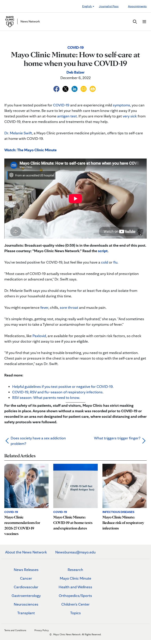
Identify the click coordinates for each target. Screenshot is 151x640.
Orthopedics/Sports (75, 595)
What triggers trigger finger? (117, 438)
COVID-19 (61, 105)
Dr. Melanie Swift (18, 133)
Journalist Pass (109, 6)
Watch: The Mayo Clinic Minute (30, 150)
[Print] (92, 88)
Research (75, 569)
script (103, 250)
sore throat (69, 307)
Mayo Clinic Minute (75, 578)
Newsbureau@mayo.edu (75, 552)
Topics (75, 612)
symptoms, (122, 105)
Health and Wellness (75, 587)
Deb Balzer (75, 72)
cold (104, 262)
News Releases (26, 569)
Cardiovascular (26, 587)
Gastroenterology (26, 595)
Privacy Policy (41, 630)
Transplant (26, 612)
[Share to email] (83, 88)
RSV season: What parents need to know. (46, 397)
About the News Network (26, 552)
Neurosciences (26, 604)
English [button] (87, 6)
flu (115, 262)
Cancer (26, 578)
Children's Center (75, 604)
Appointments (137, 6)
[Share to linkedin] (74, 88)
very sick (130, 116)
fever (44, 307)
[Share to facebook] (56, 88)
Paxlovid (39, 335)
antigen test (67, 116)
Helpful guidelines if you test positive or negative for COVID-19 (62, 386)
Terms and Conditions (15, 630)
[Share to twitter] (65, 88)
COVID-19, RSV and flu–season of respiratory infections (57, 392)
